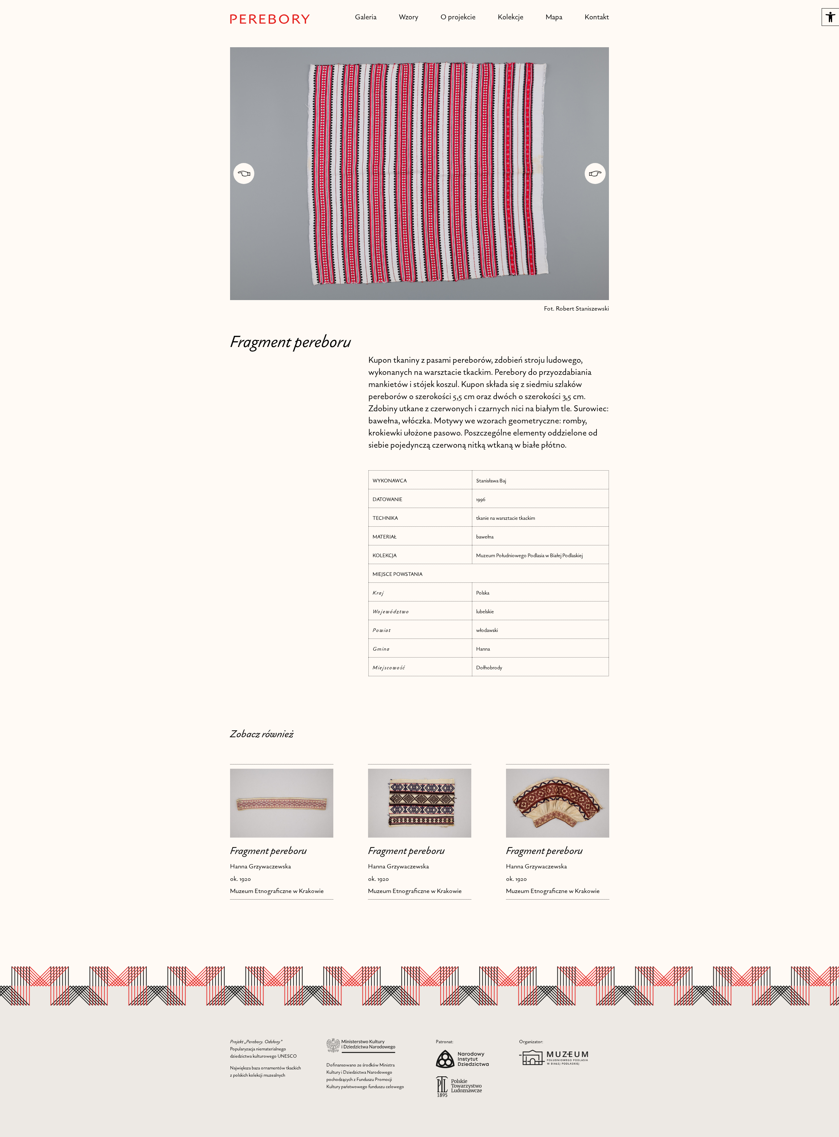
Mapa (554, 17)
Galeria (366, 17)
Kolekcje (510, 17)
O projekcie (458, 17)
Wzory (408, 17)
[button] (830, 17)
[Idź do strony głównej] (270, 19)
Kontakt (597, 17)
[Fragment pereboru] (281, 803)
